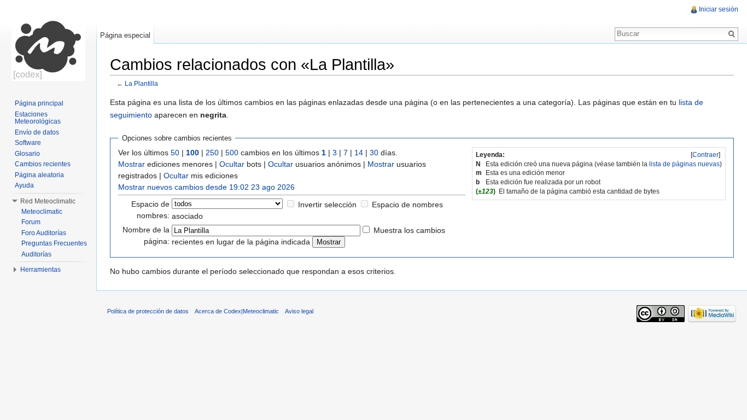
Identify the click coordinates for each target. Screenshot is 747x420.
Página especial (125, 35)
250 (212, 152)
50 (175, 152)
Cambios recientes (43, 164)
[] (705, 155)
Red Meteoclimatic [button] (47, 201)
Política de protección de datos (148, 311)
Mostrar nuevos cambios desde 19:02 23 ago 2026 (206, 187)
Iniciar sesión (718, 9)
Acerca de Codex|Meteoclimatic (237, 311)
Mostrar (131, 164)
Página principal (39, 103)
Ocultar (231, 164)
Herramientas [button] (40, 269)
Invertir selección (327, 204)
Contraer (705, 155)
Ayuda (24, 185)
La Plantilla (141, 83)
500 (231, 152)
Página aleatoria (39, 175)
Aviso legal (299, 311)
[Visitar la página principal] (48, 44)
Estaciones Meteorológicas (38, 118)
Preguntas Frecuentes (54, 243)
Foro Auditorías (43, 233)
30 (374, 152)
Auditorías (36, 254)
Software (28, 143)
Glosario (27, 154)
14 (358, 152)
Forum (30, 222)
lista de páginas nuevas (684, 164)
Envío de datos (37, 132)
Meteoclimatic (41, 211)
